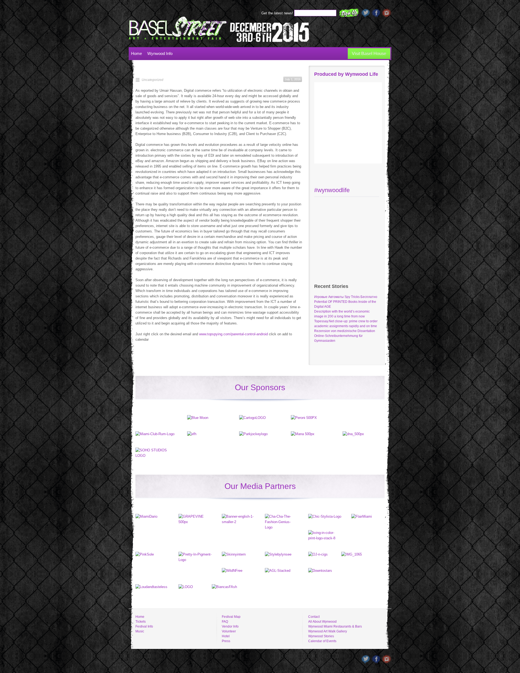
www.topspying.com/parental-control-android (233, 334)
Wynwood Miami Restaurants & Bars (335, 626)
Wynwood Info (160, 53)
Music (139, 631)
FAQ (225, 621)
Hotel (226, 636)
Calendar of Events (322, 641)
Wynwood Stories (321, 636)
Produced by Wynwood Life (346, 74)
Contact (314, 617)
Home (136, 53)
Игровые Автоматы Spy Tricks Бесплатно (345, 297)
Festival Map (231, 617)
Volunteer (229, 631)
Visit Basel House (369, 53)
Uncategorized (152, 80)
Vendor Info (230, 626)
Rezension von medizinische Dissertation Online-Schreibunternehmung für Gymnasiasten (344, 336)
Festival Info (144, 626)
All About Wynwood (322, 621)
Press (226, 641)
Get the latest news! (277, 13)
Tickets (140, 621)
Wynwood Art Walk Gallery (327, 631)
